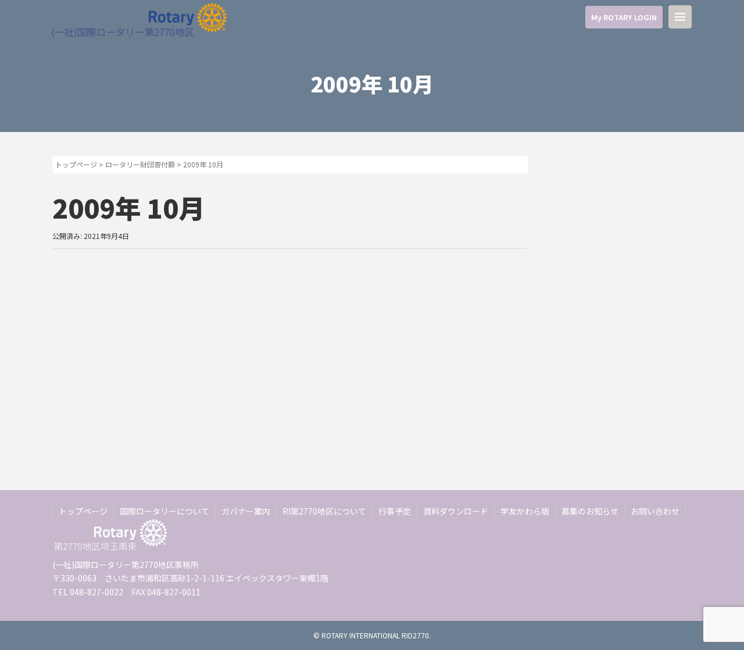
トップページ (76, 164)
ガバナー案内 (245, 511)
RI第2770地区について (324, 511)
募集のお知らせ (589, 511)
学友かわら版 (524, 511)
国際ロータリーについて (164, 511)
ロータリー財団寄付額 (140, 164)
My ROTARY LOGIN (624, 17)
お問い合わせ (655, 511)
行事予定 (394, 511)
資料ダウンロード (455, 511)
